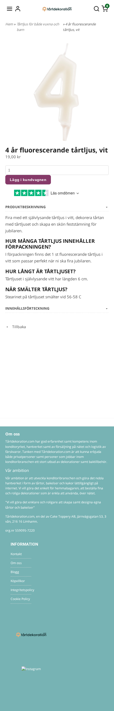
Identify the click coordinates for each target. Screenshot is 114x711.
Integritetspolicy (21, 590)
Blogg (15, 572)
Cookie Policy (20, 599)
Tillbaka (17, 326)
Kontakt (16, 554)
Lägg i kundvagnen (28, 180)
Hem (9, 24)
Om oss (16, 563)
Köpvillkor (18, 581)
